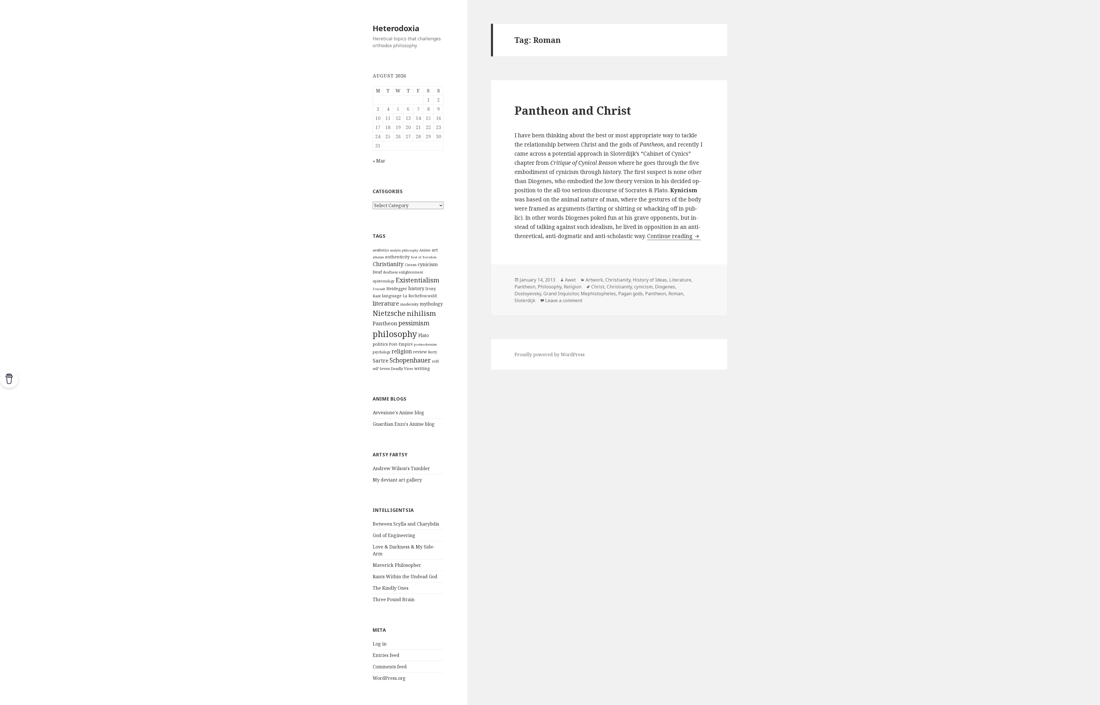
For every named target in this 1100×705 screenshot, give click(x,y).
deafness (390, 272)
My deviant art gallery (397, 480)
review (420, 352)
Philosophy (549, 287)
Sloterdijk (524, 300)
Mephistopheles (598, 293)
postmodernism (425, 344)
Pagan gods (630, 293)
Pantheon (385, 323)
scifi (435, 361)
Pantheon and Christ (572, 110)
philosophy (395, 334)
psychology (381, 352)
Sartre (380, 360)
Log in (379, 644)
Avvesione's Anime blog (398, 412)
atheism (378, 257)
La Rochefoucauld (420, 295)
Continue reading (674, 236)
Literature (680, 280)
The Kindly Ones (390, 588)
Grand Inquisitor (560, 293)
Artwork (594, 280)
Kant (377, 295)
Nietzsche (389, 313)
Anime (425, 250)
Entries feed (386, 655)
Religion (573, 287)
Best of (416, 257)
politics (380, 344)
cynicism (428, 264)
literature (386, 303)
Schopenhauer (410, 360)
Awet (570, 280)
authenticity (397, 257)
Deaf (377, 272)
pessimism (413, 323)
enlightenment (411, 272)
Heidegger (396, 288)
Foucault (379, 289)
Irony (430, 288)
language (392, 295)
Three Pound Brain (394, 599)
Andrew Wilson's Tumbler (401, 468)
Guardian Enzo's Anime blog (404, 424)
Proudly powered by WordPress (549, 354)
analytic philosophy (404, 250)
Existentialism (417, 280)
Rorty (432, 352)
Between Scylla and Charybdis (406, 524)
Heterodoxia (396, 28)
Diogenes (665, 287)
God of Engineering (394, 535)
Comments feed (390, 667)
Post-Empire (401, 344)
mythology (431, 304)
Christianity (388, 264)
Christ (597, 287)
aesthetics (381, 250)
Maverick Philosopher (397, 565)
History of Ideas (650, 280)
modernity (409, 304)
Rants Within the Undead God (405, 576)
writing (422, 368)
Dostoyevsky (527, 293)
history (416, 288)
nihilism (421, 313)
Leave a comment (563, 300)
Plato (423, 335)
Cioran (411, 264)
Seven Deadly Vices (396, 368)
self (375, 369)
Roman (675, 293)
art (435, 250)
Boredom (430, 257)
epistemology (383, 281)
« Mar (379, 161)
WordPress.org (389, 678)
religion (402, 351)
